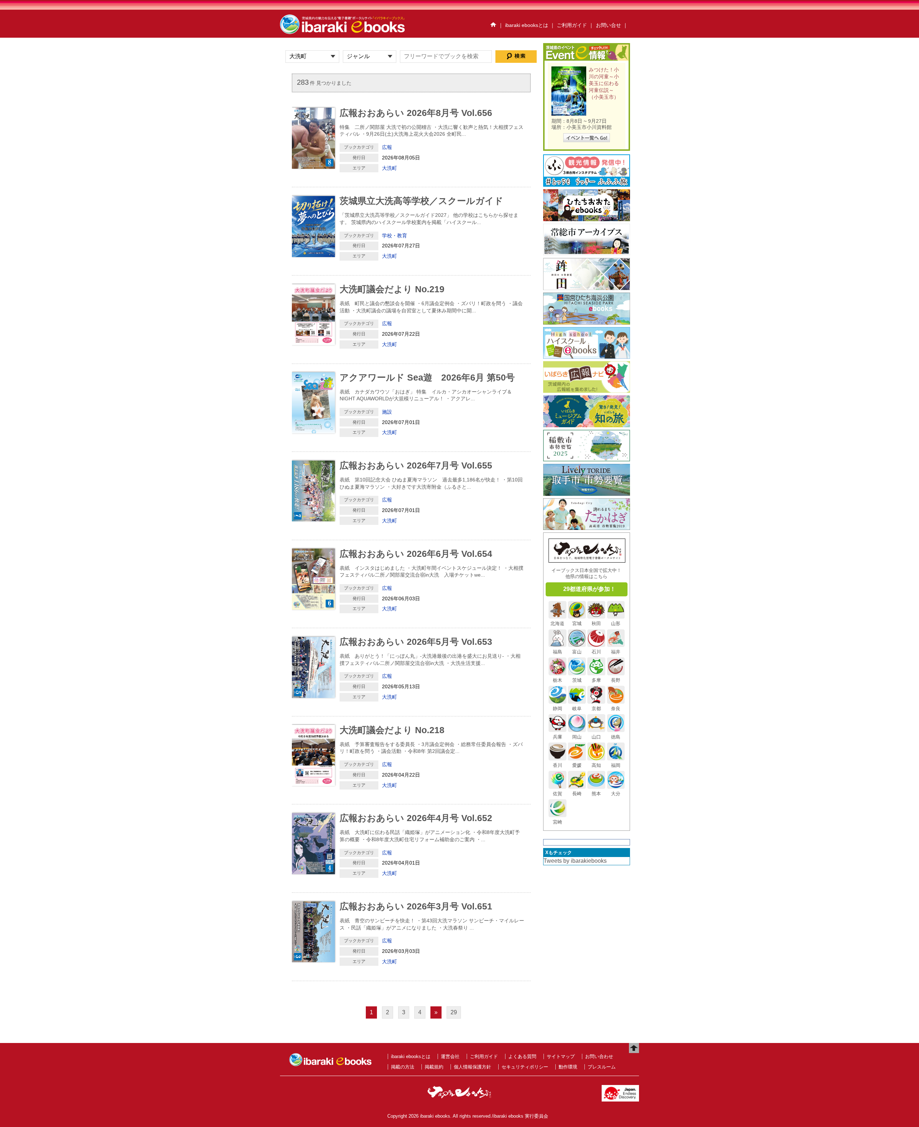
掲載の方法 (402, 1067)
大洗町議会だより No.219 (392, 289)
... (464, 134)
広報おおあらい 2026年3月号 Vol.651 (416, 906)
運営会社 (450, 1056)
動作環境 (568, 1067)
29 (454, 1012)
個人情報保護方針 (472, 1067)
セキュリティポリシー (525, 1067)
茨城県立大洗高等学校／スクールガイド (421, 201)
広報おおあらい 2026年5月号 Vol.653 (416, 642)
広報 (387, 147)
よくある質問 (522, 1056)
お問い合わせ (599, 1056)
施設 (387, 412)
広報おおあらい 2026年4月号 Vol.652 (416, 818)
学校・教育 (394, 235)
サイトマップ (561, 1056)
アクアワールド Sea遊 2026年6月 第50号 (427, 377)
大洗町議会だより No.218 (392, 730)
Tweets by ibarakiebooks (575, 861)
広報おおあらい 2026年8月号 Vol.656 (416, 113)
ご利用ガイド (572, 25)
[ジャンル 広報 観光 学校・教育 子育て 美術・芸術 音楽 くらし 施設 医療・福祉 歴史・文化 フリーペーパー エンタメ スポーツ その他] (370, 56)
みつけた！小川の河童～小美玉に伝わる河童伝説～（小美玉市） (604, 83)
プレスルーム (602, 1067)
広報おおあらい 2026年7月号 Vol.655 (416, 465)
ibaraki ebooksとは (526, 25)
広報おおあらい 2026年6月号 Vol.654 (416, 554)
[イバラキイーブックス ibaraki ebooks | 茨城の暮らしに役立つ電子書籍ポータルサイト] (350, 33)
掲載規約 (434, 1067)
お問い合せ (608, 25)
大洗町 (389, 168)
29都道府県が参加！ (589, 589)
